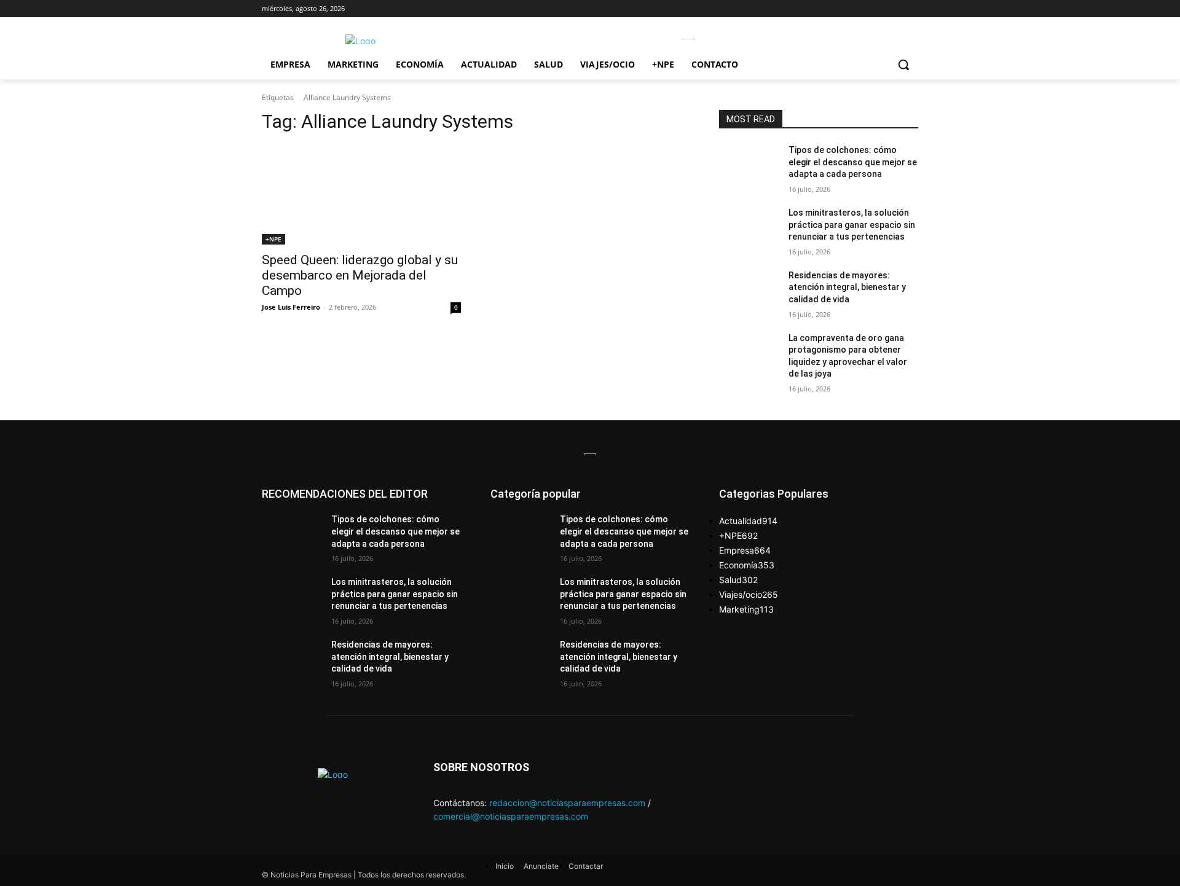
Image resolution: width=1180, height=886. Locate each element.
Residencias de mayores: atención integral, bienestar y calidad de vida (847, 287)
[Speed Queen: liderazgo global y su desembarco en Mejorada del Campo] (361, 195)
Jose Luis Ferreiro (291, 307)
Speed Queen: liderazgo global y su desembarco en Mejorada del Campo (360, 275)
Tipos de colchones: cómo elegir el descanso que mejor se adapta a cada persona (853, 162)
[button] (903, 64)
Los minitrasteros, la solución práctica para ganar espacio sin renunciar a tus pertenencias (852, 224)
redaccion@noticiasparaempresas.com (567, 803)
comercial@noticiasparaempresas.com (510, 816)
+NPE (273, 239)
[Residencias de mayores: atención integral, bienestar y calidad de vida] (749, 291)
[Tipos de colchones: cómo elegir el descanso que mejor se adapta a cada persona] (749, 165)
